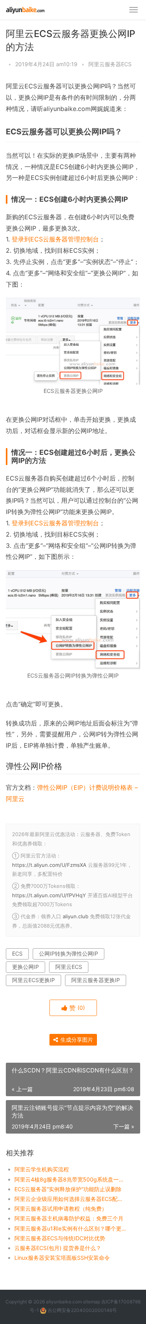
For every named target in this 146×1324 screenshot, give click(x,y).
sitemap (91, 1302)
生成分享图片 (76, 1039)
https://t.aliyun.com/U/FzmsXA (49, 865)
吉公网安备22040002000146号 (81, 1310)
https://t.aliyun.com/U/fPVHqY (49, 895)
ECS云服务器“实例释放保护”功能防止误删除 (67, 1189)
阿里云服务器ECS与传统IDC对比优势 (59, 1238)
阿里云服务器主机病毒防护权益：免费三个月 (68, 1218)
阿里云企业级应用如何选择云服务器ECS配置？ (71, 1198)
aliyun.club (75, 916)
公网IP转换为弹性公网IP (68, 953)
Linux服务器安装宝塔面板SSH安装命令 (62, 1257)
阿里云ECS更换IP (33, 980)
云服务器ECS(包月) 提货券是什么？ (57, 1248)
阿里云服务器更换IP (95, 980)
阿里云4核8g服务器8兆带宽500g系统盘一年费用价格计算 (71, 1179)
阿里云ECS (68, 966)
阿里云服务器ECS (110, 64)
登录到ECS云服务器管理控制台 (55, 239)
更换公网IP (25, 966)
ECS (17, 953)
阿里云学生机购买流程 (41, 1169)
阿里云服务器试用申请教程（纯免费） (60, 1208)
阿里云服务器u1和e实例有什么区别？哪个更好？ (71, 1228)
